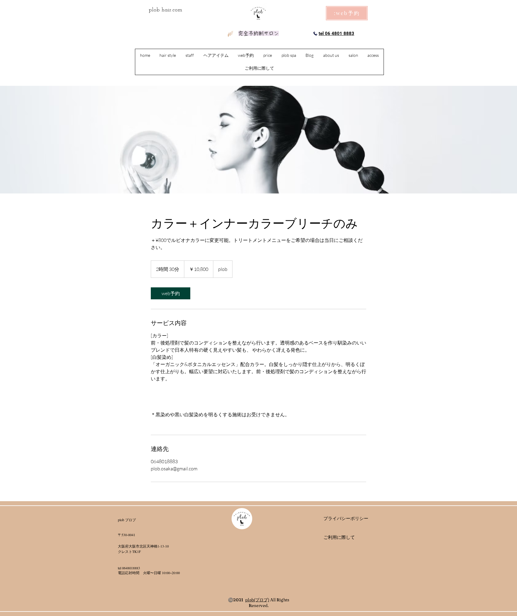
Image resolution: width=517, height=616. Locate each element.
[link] (170, 293)
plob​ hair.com (165, 10)
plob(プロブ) (257, 600)
